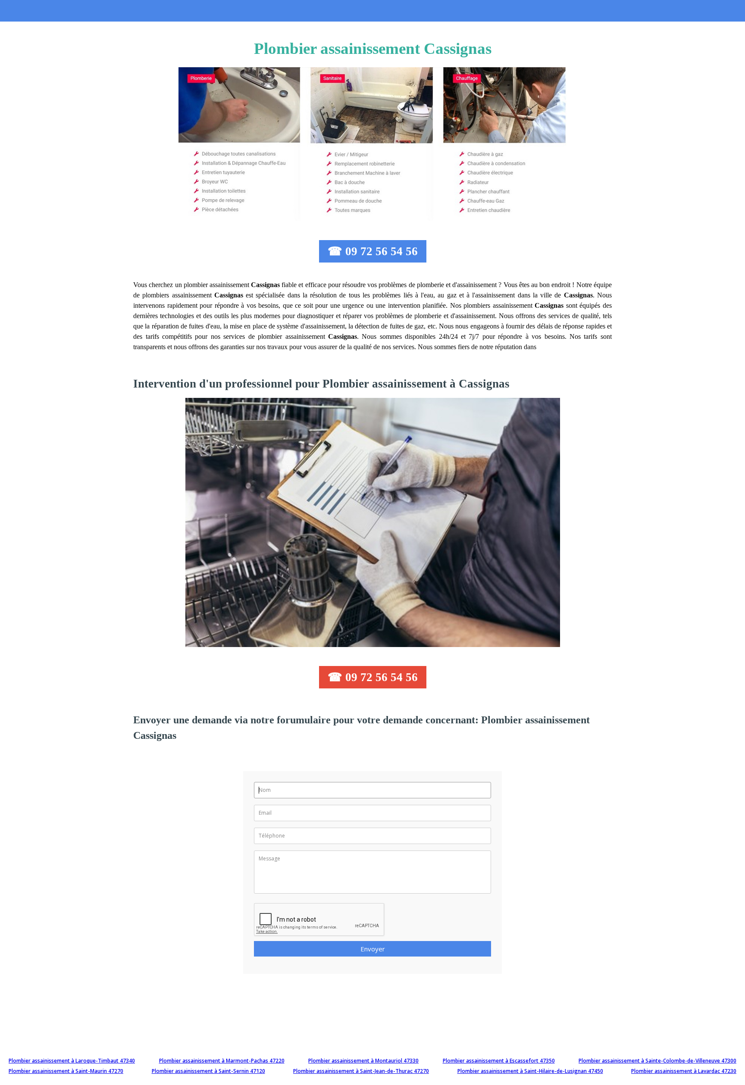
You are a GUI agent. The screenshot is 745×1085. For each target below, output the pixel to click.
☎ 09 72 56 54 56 (373, 251)
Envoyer (372, 948)
